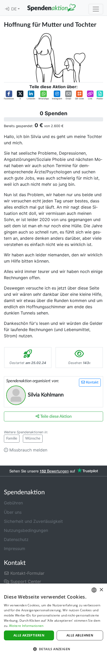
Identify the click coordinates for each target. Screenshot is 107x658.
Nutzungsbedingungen (26, 530)
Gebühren (13, 502)
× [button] (101, 590)
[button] (9, 95)
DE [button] (14, 9)
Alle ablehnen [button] (79, 635)
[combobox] (94, 590)
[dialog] (53, 621)
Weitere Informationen (26, 625)
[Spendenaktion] (51, 7)
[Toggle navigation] (96, 9)
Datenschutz (16, 539)
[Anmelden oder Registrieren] (7, 9)
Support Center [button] (25, 581)
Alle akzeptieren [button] (29, 635)
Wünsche (32, 438)
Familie (11, 438)
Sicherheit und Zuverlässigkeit (33, 521)
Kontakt (91, 382)
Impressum (14, 548)
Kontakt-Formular (26, 573)
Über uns (13, 512)
